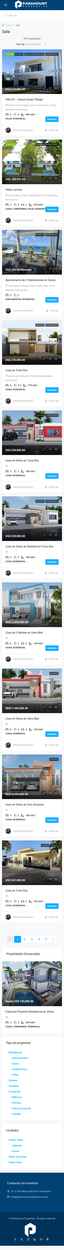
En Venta (19, 54)
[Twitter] (22, 1243)
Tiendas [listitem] (16, 1118)
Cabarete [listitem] (17, 1149)
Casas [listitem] (15, 1067)
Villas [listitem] (15, 1079)
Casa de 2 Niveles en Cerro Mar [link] (24, 632)
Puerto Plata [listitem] (16, 1144)
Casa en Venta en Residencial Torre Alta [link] (29, 546)
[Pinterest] (48, 1243)
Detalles (52, 119)
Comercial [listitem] (14, 1095)
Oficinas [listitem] (16, 1107)
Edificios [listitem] (17, 1101)
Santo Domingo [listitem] (17, 1160)
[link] (32, 71)
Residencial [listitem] (15, 1056)
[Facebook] (16, 1243)
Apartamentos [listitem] (20, 1062)
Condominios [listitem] (19, 1073)
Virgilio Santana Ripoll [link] (23, 130)
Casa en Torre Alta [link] (16, 370)
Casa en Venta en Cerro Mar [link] (22, 718)
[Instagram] (29, 1243)
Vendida (45, 845)
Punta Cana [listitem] (15, 1166)
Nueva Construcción (34, 54)
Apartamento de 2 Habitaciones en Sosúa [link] (30, 280)
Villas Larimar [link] (13, 189)
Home (8, 25)
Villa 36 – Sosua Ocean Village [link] (24, 99)
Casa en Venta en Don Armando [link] (24, 804)
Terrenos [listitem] (14, 1090)
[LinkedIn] (35, 1243)
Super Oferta (52, 54)
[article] (32, 999)
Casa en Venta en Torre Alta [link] (22, 460)
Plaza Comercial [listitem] (21, 1112)
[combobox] (36, 44)
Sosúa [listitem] (15, 1155)
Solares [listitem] (13, 1084)
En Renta (40, 235)
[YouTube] (42, 1243)
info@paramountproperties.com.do (29, 1201)
